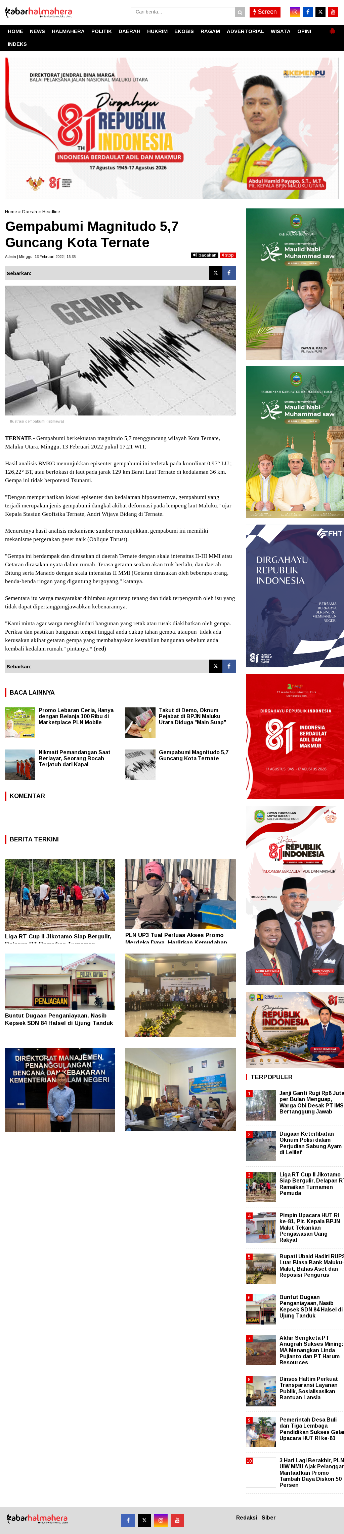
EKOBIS (184, 31)
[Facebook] (229, 273)
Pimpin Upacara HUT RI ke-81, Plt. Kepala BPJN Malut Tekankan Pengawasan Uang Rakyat (310, 1227)
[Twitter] (215, 273)
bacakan (206, 255)
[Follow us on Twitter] (144, 1520)
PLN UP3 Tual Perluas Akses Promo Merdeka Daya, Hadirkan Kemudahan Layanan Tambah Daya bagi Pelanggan (178, 942)
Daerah (29, 211)
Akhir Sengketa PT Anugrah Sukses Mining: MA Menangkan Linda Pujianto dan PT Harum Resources (312, 1350)
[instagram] (295, 12)
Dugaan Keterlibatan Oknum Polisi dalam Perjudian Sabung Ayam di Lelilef (311, 1143)
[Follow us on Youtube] (177, 1520)
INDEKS (17, 44)
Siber (269, 1518)
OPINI (304, 31)
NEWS (37, 31)
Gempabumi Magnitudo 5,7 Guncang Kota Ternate (193, 755)
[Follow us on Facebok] (128, 1520)
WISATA (281, 31)
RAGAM (210, 31)
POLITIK (101, 31)
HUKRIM (157, 31)
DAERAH (129, 31)
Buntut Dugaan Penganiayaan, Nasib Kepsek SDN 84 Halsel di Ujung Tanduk (311, 1306)
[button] (332, 28)
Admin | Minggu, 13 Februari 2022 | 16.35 (40, 257)
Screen (266, 11)
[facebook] (308, 12)
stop (229, 255)
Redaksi (246, 1518)
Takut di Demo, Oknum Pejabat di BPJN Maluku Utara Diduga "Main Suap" (192, 716)
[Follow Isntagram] (161, 1520)
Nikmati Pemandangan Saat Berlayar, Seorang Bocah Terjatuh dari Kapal (75, 758)
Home (11, 211)
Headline (51, 211)
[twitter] (320, 12)
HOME (15, 31)
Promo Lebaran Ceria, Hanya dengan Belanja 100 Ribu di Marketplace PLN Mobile (76, 716)
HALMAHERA (68, 31)
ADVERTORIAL (245, 31)
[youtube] (333, 12)
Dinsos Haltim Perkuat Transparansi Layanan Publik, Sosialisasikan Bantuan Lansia (309, 1388)
